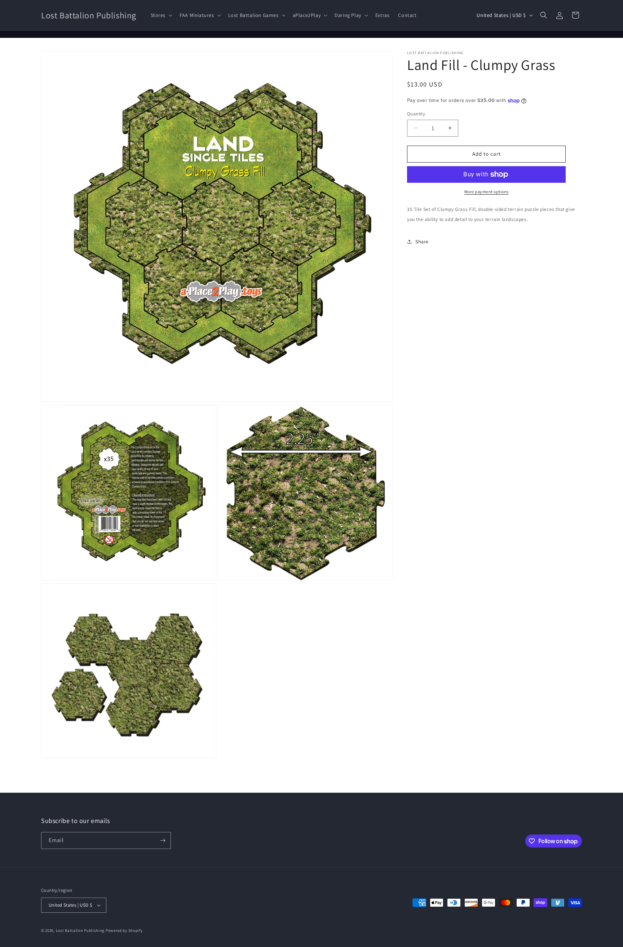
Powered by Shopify (124, 930)
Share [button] (422, 241)
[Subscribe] (163, 840)
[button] (161, 15)
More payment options (486, 191)
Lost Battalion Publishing (80, 930)
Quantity (416, 114)
